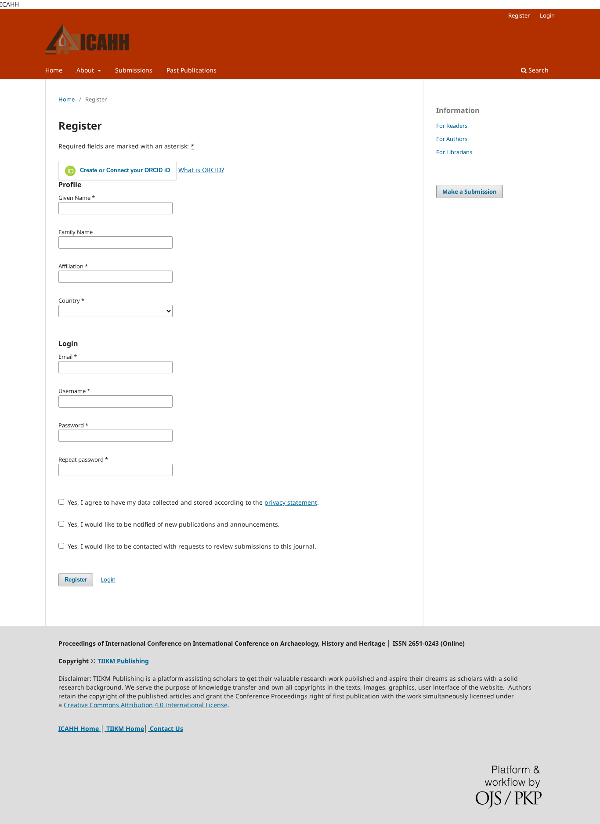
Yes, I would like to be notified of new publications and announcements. (173, 524)
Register (519, 15)
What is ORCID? (201, 170)
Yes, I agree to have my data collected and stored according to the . (192, 502)
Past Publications (191, 70)
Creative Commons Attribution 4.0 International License (146, 705)
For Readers (451, 126)
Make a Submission (469, 191)
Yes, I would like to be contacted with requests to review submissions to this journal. (191, 546)
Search (538, 70)
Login (547, 15)
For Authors (451, 139)
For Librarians (454, 152)
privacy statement (290, 502)
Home (53, 70)
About (86, 70)
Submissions (133, 70)
